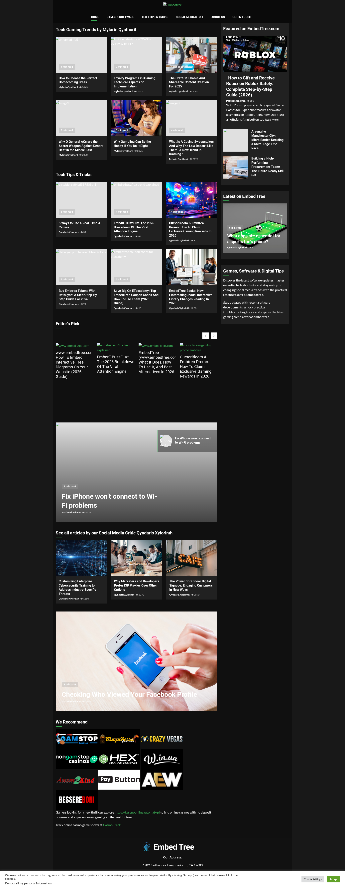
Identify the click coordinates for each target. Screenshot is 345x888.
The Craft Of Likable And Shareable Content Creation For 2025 (191, 55)
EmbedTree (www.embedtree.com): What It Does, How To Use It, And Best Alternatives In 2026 (157, 362)
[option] (136, 474)
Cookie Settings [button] (313, 879)
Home (95, 17)
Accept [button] (334, 879)
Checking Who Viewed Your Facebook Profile (136, 661)
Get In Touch (241, 17)
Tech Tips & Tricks (155, 17)
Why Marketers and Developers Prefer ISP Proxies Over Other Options (136, 558)
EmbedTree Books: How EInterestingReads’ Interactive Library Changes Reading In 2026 (191, 267)
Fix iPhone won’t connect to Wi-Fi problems (136, 472)
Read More (272, 119)
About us (218, 17)
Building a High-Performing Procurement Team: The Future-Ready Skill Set (235, 167)
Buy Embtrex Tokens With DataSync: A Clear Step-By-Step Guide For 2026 (81, 267)
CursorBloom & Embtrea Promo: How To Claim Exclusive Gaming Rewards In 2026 (191, 200)
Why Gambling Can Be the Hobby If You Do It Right (136, 118)
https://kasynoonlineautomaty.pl (137, 812)
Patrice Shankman (71, 512)
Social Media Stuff (190, 17)
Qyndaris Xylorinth (69, 232)
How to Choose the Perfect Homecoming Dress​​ (81, 55)
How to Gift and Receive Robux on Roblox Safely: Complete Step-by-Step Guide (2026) (255, 54)
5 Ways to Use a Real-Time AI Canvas (81, 200)
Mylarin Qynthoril (68, 87)
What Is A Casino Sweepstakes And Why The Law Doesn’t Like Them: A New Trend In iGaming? (191, 118)
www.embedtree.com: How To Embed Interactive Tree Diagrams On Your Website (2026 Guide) (74, 364)
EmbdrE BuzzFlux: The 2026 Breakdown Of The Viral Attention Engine (136, 200)
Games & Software (120, 17)
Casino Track (112, 825)
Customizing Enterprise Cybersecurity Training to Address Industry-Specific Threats (81, 558)
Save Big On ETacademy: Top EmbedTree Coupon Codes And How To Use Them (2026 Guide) (136, 267)
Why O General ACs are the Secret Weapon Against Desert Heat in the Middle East (81, 118)
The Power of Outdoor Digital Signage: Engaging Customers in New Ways (192, 558)
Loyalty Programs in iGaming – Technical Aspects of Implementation (136, 55)
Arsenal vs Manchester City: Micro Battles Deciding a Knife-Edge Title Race (235, 140)
